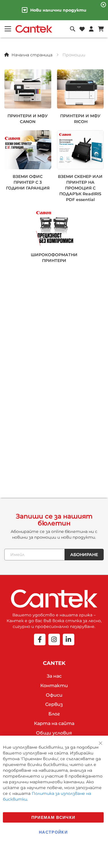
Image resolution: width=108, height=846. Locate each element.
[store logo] (34, 29)
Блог (54, 714)
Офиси (54, 695)
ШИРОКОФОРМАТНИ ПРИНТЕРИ (54, 257)
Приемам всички (53, 817)
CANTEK (54, 663)
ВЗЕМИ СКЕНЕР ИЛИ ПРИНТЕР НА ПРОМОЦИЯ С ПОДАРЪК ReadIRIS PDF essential (80, 188)
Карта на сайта (54, 723)
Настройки (53, 832)
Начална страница (32, 54)
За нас (54, 676)
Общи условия (54, 733)
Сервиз (54, 704)
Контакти (54, 685)
